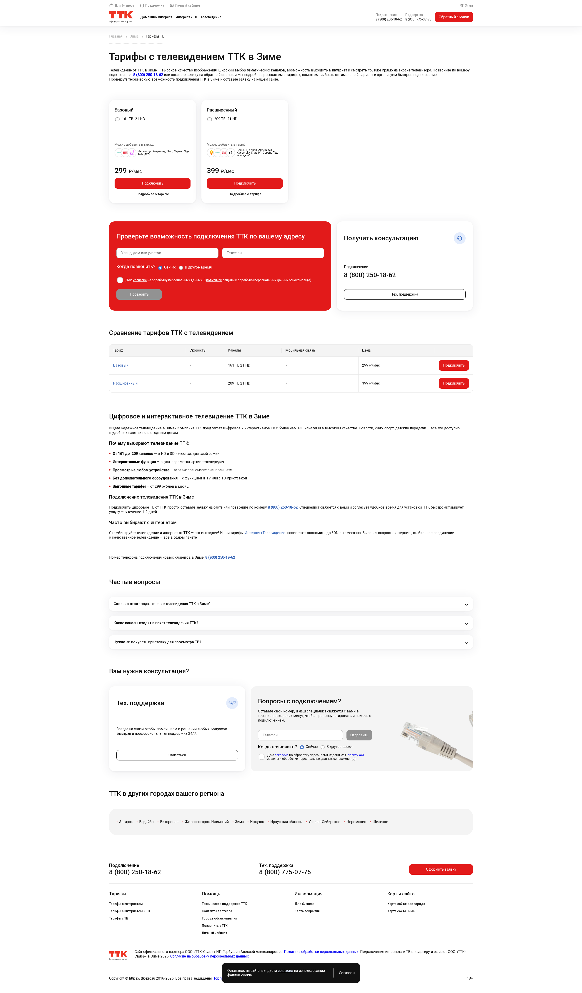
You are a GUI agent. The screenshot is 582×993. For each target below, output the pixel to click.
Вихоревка (169, 822)
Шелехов (380, 822)
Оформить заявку (441, 869)
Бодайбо (146, 822)
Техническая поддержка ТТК (224, 904)
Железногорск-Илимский (207, 822)
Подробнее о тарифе (152, 194)
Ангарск (126, 822)
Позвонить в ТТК (215, 925)
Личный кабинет (187, 5)
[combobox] (167, 253)
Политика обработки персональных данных (321, 952)
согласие (140, 280)
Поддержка (154, 5)
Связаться (177, 755)
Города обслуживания (219, 918)
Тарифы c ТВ (118, 918)
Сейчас (170, 267)
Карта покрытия (307, 911)
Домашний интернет (156, 17)
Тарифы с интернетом (126, 904)
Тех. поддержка (404, 294)
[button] (291, 75)
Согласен (347, 973)
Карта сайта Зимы (401, 911)
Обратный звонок (454, 17)
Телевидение (211, 17)
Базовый (124, 110)
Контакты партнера (217, 911)
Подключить (152, 183)
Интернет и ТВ (186, 17)
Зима (469, 5)
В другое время (198, 267)
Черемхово (356, 822)
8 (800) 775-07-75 (418, 19)
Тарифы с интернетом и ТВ (129, 911)
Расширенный (222, 110)
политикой (214, 280)
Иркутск (257, 822)
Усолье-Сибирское (324, 822)
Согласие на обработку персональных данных (209, 956)
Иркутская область (286, 822)
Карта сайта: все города (406, 904)
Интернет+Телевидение (265, 533)
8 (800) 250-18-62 (389, 19)
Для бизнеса (124, 5)
